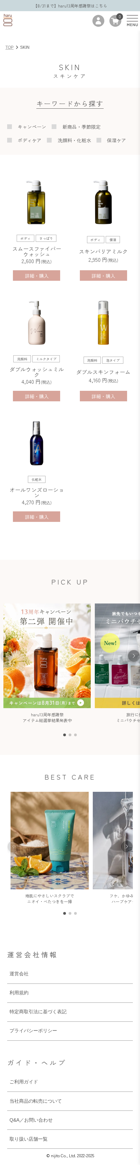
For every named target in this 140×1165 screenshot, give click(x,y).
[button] (134, 656)
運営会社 (19, 973)
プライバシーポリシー (33, 1030)
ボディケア (29, 140)
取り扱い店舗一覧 (29, 1139)
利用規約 (19, 992)
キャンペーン (32, 126)
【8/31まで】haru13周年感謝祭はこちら (70, 5)
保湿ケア (116, 140)
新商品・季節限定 (82, 126)
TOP (9, 47)
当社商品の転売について (36, 1101)
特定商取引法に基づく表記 (38, 1011)
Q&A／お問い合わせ (31, 1120)
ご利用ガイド (24, 1081)
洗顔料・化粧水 (74, 140)
